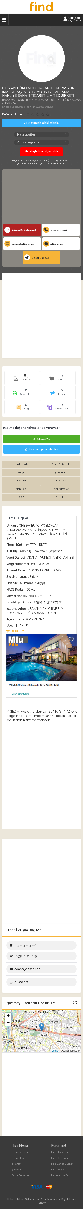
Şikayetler (17, 1169)
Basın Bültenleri (20, 1175)
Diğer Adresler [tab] (60, 489)
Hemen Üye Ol (59, 1175)
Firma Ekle (17, 1158)
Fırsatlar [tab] (21, 480)
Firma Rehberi (19, 1152)
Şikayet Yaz (43, 439)
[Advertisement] (41, 197)
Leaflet (55, 1050)
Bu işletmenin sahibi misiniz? (41, 122)
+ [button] (8, 1015)
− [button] (8, 1022)
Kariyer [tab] (21, 472)
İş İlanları (16, 1163)
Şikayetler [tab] (60, 472)
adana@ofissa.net (22, 244)
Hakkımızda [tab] (21, 464)
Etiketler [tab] (60, 497)
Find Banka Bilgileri (62, 1163)
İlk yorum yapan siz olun (43, 449)
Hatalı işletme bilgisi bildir (41, 151)
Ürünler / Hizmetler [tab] (60, 464)
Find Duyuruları (60, 1158)
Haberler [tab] (60, 480)
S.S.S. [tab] (21, 497)
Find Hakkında (59, 1152)
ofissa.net (56, 244)
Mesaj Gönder (40, 258)
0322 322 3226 (58, 230)
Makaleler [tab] (21, 489)
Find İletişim (58, 1169)
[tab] (22, 394)
